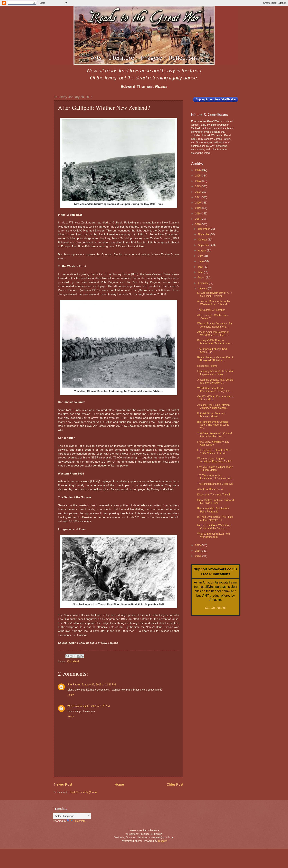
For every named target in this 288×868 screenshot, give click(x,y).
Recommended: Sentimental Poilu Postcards (213, 510)
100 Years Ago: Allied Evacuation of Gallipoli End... (215, 477)
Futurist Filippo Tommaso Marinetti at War (211, 415)
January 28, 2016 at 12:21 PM (99, 684)
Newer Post (63, 784)
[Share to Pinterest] (82, 656)
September (204, 245)
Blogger (162, 840)
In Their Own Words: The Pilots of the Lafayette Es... (215, 518)
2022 (198, 191)
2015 (198, 545)
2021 (198, 197)
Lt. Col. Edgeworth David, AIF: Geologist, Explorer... (214, 294)
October (203, 239)
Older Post (175, 784)
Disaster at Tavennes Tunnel (213, 494)
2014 (198, 550)
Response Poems (207, 365)
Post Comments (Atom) (83, 792)
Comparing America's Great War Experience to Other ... (215, 372)
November (204, 234)
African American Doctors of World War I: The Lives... (213, 333)
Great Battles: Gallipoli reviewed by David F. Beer (215, 501)
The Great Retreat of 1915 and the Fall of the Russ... (214, 435)
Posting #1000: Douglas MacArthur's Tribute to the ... (215, 342)
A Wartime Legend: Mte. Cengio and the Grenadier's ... (215, 381)
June (201, 261)
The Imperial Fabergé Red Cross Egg (212, 350)
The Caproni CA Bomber (211, 309)
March (202, 277)
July (201, 255)
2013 (198, 556)
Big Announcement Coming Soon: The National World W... (213, 424)
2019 (198, 208)
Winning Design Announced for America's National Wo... (214, 325)
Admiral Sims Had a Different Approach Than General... (213, 406)
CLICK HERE (215, 608)
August (202, 250)
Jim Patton (74, 684)
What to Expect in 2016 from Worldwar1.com (213, 535)
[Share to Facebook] (79, 656)
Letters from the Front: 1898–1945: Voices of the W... (213, 452)
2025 (198, 175)
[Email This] (67, 656)
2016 (198, 224)
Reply (70, 694)
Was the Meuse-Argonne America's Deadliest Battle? (214, 460)
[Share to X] (75, 656)
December (204, 228)
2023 (198, 186)
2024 (198, 181)
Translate (80, 820)
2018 (198, 213)
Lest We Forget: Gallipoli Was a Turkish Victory (215, 468)
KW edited (73, 661)
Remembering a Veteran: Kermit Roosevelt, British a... (215, 359)
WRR (70, 706)
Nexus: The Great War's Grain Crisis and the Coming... (214, 527)
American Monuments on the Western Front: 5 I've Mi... (213, 303)
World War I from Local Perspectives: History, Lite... (215, 390)
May (201, 266)
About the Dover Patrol (210, 489)
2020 (198, 202)
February (203, 283)
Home (119, 784)
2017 (198, 218)
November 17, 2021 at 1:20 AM (92, 706)
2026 (198, 170)
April (201, 272)
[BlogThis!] (71, 656)
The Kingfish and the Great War (215, 483)
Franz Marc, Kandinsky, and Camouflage (213, 443)
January (203, 288)
